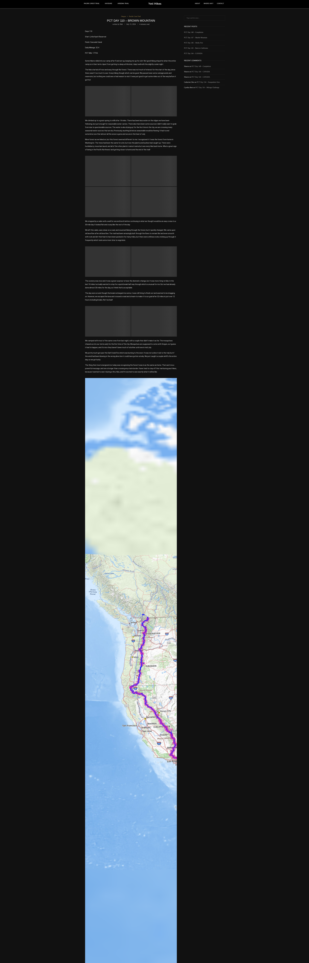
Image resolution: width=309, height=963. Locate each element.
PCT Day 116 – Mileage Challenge (207, 87)
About (197, 3)
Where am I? (208, 3)
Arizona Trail (123, 3)
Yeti (121, 24)
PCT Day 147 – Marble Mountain (195, 38)
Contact (220, 3)
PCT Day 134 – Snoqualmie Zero (208, 82)
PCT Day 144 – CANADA (193, 53)
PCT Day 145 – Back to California (196, 48)
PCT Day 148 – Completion (193, 32)
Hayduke (108, 3)
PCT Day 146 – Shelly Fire (193, 43)
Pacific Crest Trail (91, 3)
